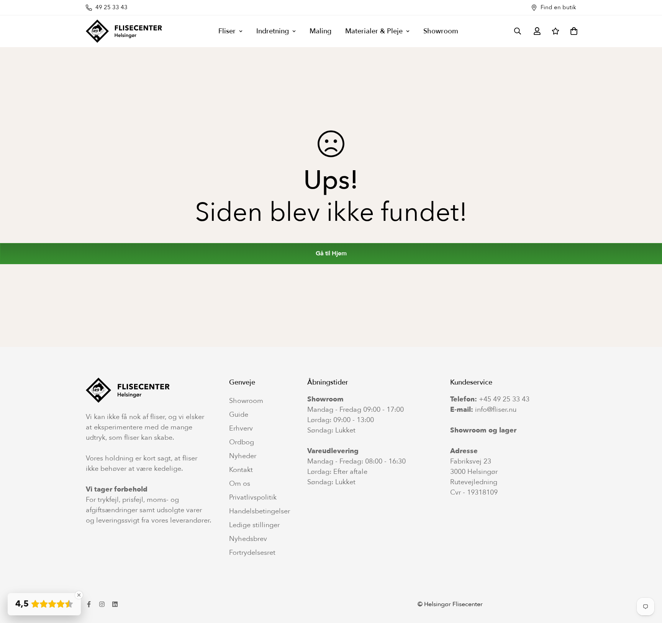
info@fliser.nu (495, 409)
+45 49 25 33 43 (504, 399)
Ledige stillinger (254, 525)
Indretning (272, 31)
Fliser (227, 31)
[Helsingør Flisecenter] (124, 31)
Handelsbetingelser (259, 511)
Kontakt (241, 470)
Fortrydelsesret (252, 552)
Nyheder (242, 456)
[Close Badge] (79, 595)
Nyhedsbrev (248, 539)
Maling (320, 31)
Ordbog (241, 442)
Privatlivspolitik (253, 497)
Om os (239, 483)
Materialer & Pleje (374, 31)
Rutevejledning (473, 482)
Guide (238, 414)
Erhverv (241, 428)
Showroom (440, 31)
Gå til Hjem (331, 253)
